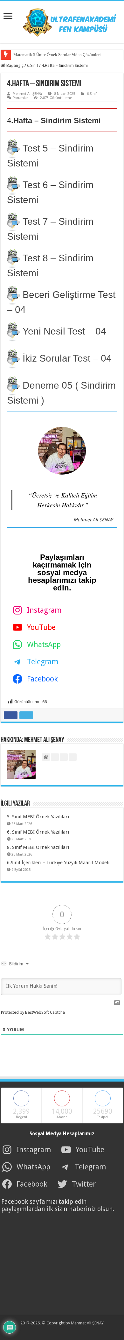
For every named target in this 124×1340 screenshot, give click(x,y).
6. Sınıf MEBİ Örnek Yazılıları (38, 832)
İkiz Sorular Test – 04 (67, 358)
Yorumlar (20, 98)
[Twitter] (57, 1331)
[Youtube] (64, 1331)
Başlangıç (14, 65)
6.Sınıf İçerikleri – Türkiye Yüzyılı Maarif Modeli (58, 862)
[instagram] (71, 1331)
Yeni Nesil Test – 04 (64, 331)
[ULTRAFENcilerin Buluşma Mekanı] (62, 21)
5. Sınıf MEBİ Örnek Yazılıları (38, 817)
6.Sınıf (32, 65)
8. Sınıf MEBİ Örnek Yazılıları (38, 847)
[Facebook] (50, 1331)
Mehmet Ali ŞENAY (27, 94)
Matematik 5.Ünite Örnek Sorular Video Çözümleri (57, 54)
